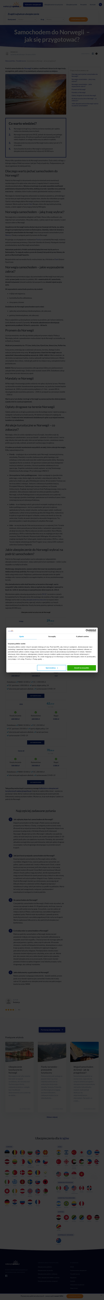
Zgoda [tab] (21, 636)
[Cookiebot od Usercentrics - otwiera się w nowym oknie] (87, 630)
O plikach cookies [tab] (82, 636)
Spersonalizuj (50, 668)
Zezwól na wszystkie (81, 668)
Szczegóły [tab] (52, 636)
